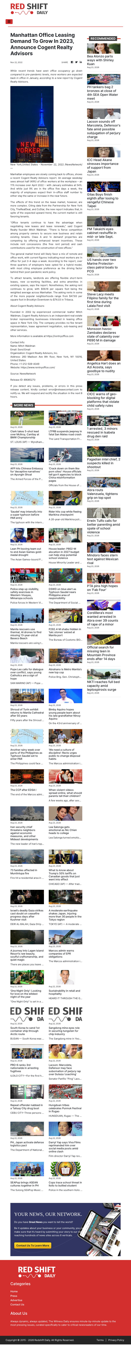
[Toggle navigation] (9, 21)
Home (14, 1291)
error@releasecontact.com (64, 389)
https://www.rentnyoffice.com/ (38, 367)
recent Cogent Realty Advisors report (34, 177)
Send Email (24, 349)
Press (13, 1295)
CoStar (40, 209)
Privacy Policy (116, 1340)
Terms (100, 1340)
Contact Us (17, 1304)
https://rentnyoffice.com (59, 336)
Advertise (16, 1300)
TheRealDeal (23, 209)
